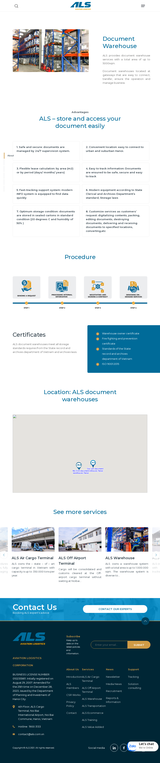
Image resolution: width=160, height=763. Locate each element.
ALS (80, 6)
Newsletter (113, 676)
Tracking (133, 676)
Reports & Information (113, 699)
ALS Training (89, 719)
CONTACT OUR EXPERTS (115, 609)
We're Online (146, 747)
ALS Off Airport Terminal (91, 689)
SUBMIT (139, 644)
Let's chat (146, 744)
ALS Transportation (94, 705)
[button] (78, 466)
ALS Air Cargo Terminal (90, 678)
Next (156, 555)
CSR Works (73, 694)
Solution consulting (134, 685)
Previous (4, 555)
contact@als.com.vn (31, 734)
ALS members (72, 685)
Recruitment (114, 691)
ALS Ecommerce (92, 712)
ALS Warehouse (92, 698)
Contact (71, 712)
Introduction (74, 676)
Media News (114, 684)
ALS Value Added (93, 726)
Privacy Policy (71, 703)
